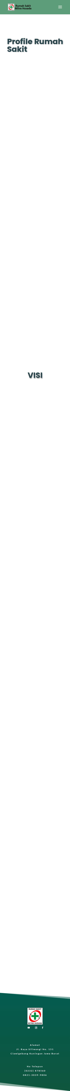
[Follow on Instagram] (36, 1028)
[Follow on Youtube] (28, 1028)
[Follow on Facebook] (42, 1028)
